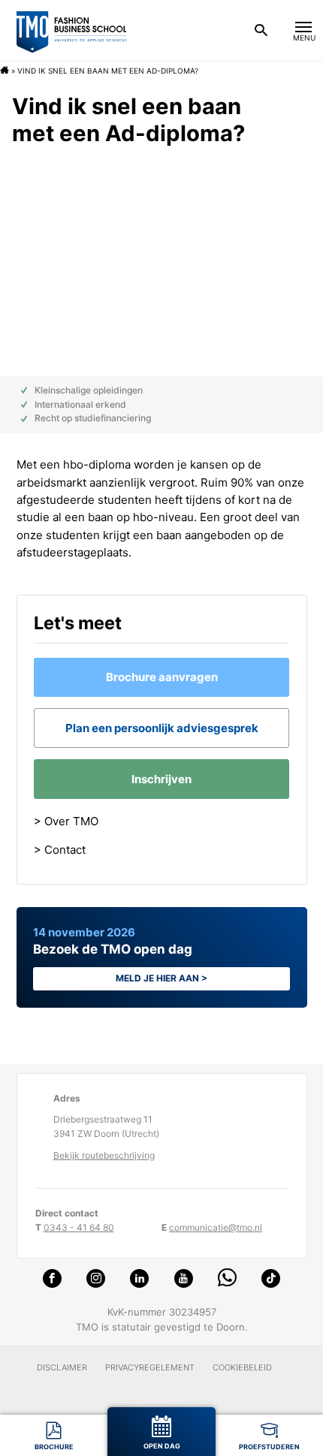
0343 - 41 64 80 (79, 1227)
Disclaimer (62, 1367)
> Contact (60, 850)
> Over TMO (66, 821)
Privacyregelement (150, 1367)
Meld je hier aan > (161, 978)
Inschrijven (161, 779)
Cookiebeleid (242, 1367)
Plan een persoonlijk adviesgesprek (161, 728)
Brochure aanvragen (162, 677)
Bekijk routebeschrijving (104, 1155)
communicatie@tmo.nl (215, 1227)
